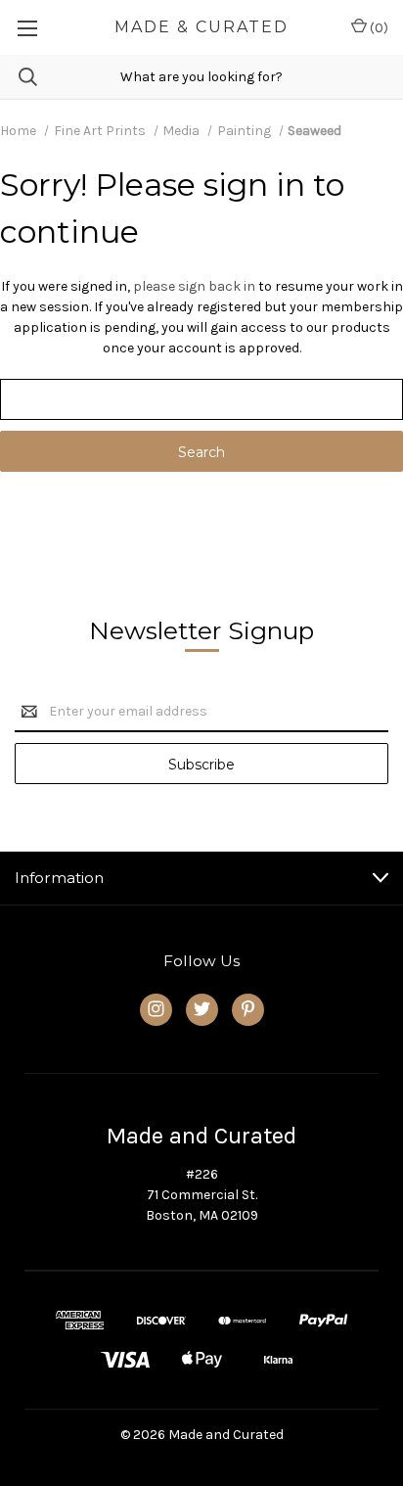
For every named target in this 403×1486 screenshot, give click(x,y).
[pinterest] (248, 1008)
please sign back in (194, 286)
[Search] (18, 77)
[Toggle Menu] (27, 27)
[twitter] (202, 1008)
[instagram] (156, 1008)
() (377, 28)
